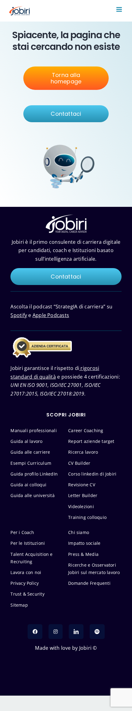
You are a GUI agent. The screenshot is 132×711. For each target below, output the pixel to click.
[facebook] (35, 631)
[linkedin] (76, 631)
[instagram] (56, 631)
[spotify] (97, 631)
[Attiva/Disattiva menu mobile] (119, 9)
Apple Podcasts (51, 315)
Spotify (18, 315)
